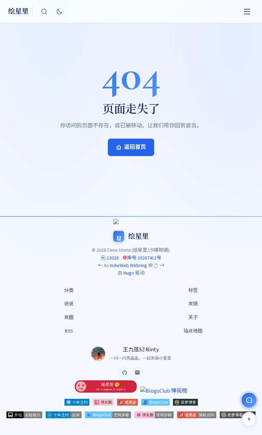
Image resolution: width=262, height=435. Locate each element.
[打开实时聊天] (249, 400)
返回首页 (135, 147)
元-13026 (110, 258)
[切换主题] (59, 11)
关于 (193, 317)
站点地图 (193, 331)
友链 (193, 303)
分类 (69, 290)
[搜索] (44, 11)
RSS (69, 331)
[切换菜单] (247, 11)
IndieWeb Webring (128, 265)
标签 (193, 290)
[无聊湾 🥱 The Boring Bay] (106, 391)
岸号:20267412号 (144, 258)
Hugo (128, 273)
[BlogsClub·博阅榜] (163, 391)
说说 (69, 303)
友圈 (69, 317)
